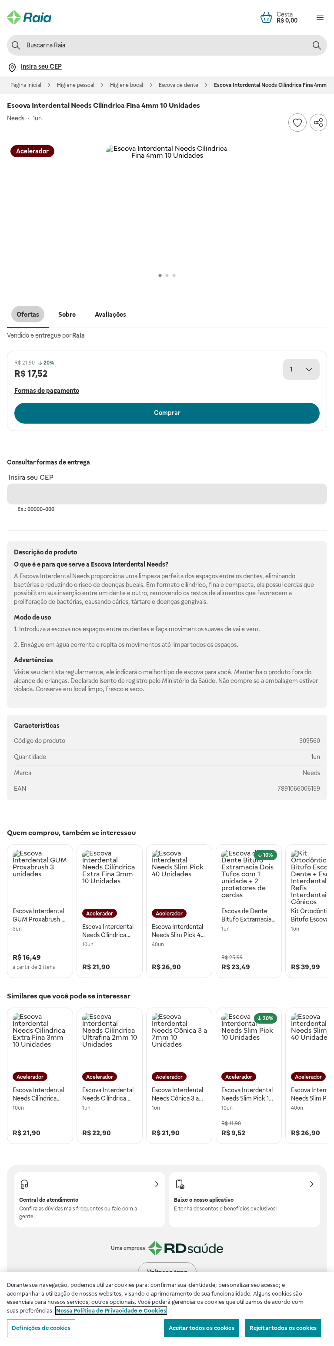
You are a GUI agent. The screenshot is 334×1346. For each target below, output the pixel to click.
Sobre (67, 314)
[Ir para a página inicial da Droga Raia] (29, 17)
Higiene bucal (126, 85)
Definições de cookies (41, 1328)
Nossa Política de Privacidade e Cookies (111, 1310)
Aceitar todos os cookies (201, 1328)
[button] (167, 206)
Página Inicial (25, 85)
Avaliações (110, 314)
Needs (311, 772)
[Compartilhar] (318, 122)
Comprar (167, 412)
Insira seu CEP (31, 477)
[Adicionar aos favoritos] (297, 122)
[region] (167, 1309)
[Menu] (320, 17)
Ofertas (28, 314)
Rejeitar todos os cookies (283, 1328)
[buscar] (316, 45)
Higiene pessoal (75, 85)
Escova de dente (178, 85)
